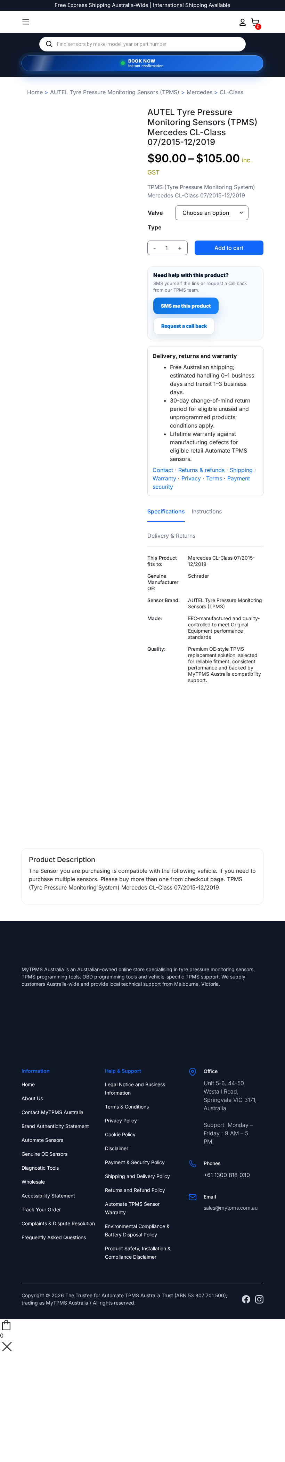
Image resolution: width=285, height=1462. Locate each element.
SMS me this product (186, 306)
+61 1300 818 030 (227, 1174)
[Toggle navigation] (26, 22)
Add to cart (228, 247)
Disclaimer (116, 1148)
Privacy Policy (121, 1120)
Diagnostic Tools (40, 1168)
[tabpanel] (205, 674)
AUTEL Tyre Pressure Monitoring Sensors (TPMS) (114, 92)
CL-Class (231, 92)
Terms (214, 478)
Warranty (164, 478)
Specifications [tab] (166, 511)
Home (35, 92)
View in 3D (79, 818)
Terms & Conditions (127, 1107)
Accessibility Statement (48, 1196)
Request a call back (184, 326)
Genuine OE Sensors (44, 1154)
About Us (32, 1098)
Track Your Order (41, 1209)
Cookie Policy (120, 1134)
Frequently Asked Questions (54, 1237)
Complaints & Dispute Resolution (58, 1223)
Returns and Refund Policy (135, 1190)
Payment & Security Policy (135, 1162)
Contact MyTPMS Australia (52, 1112)
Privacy (191, 478)
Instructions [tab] (207, 511)
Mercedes (199, 92)
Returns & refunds (201, 469)
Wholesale (33, 1182)
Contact (163, 469)
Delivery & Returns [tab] (171, 535)
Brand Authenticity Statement (55, 1126)
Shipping (241, 469)
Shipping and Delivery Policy (137, 1176)
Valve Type (155, 220)
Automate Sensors (42, 1140)
